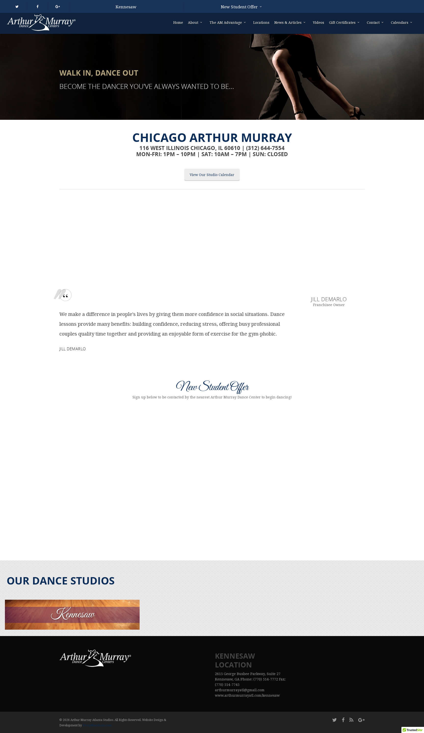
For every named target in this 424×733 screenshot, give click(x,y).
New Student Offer (239, 6)
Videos (318, 23)
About (193, 23)
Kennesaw (126, 6)
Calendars (399, 23)
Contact (373, 23)
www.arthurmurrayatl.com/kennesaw (247, 695)
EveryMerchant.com (97, 725)
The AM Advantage (226, 23)
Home (178, 23)
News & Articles (288, 23)
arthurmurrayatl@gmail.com (240, 690)
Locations (261, 23)
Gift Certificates (342, 23)
